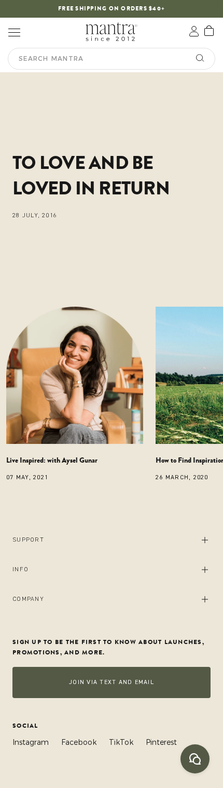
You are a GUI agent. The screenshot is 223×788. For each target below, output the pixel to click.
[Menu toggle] (14, 31)
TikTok (121, 742)
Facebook (78, 742)
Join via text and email (111, 682)
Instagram (30, 742)
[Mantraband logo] (111, 31)
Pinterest (161, 742)
